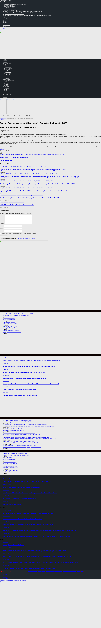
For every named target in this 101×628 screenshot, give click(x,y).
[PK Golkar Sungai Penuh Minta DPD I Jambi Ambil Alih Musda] (17, 420)
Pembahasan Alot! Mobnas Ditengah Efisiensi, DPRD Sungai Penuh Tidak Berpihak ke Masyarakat (28, 426)
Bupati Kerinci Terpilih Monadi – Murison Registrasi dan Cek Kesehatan (21, 434)
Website (1, 231)
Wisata (6, 81)
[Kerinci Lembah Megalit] (8, 318)
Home (1, 118)
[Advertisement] (50, 48)
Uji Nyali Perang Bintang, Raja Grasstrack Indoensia (17, 205)
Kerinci (5, 60)
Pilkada (7, 78)
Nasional (6, 83)
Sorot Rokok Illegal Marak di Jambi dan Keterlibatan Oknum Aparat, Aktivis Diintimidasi (22, 11)
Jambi (4, 64)
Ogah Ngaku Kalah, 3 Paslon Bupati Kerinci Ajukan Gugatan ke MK (20, 443)
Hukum (5, 62)
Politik (5, 77)
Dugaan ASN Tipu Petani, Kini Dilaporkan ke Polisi (14, 4)
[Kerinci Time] (3, 30)
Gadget (7, 88)
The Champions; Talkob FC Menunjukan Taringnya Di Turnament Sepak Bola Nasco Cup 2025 (30, 198)
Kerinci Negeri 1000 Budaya (9, 6)
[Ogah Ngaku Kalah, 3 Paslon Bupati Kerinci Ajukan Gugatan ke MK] (18, 441)
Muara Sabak (8, 73)
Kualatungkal (8, 70)
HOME (4, 59)
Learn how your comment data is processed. (26, 238)
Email (1, 228)
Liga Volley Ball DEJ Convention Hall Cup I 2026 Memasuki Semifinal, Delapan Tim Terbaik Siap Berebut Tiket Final (36, 191)
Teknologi (6, 86)
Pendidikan (6, 79)
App (6, 90)
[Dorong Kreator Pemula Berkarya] (11, 330)
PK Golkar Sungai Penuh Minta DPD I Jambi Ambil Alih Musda (19, 422)
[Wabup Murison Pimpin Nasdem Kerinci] (12, 428)
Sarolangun (7, 74)
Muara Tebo (8, 72)
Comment (2, 223)
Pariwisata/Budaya (9, 80)
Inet (6, 89)
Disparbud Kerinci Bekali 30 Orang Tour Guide (13, 14)
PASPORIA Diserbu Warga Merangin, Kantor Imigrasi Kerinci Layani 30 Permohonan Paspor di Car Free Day (27, 15)
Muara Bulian (8, 75)
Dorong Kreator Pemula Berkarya (10, 9)
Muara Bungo (8, 68)
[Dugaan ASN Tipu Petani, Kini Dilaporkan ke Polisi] (15, 453)
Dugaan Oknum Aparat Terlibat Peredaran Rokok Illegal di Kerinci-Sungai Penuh (20, 12)
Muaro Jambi (8, 67)
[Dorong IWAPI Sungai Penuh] (10, 326)
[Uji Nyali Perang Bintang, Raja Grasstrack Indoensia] (12, 202)
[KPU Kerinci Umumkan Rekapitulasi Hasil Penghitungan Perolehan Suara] (19, 445)
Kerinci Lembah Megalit (8, 5)
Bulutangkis (2, 149)
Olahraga (7, 84)
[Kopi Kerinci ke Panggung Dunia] (10, 470)
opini (6, 85)
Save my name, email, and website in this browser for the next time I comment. (19, 233)
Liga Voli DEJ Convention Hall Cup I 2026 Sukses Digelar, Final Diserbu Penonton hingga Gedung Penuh (33, 170)
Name (1, 226)
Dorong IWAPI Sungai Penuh (9, 7)
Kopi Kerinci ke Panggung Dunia (10, 10)
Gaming (7, 91)
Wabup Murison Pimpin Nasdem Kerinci (13, 430)
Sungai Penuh (7, 63)
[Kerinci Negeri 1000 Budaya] (9, 322)
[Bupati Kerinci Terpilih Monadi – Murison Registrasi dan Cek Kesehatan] (19, 433)
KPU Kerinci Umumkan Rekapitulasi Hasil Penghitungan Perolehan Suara (22, 447)
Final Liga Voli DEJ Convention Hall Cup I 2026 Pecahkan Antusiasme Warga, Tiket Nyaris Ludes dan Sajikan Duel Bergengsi (39, 177)
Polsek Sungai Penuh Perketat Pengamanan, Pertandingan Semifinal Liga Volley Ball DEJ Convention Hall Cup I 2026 (37, 184)
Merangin (7, 65)
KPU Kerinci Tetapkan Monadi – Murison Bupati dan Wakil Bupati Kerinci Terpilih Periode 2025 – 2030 (29, 438)
